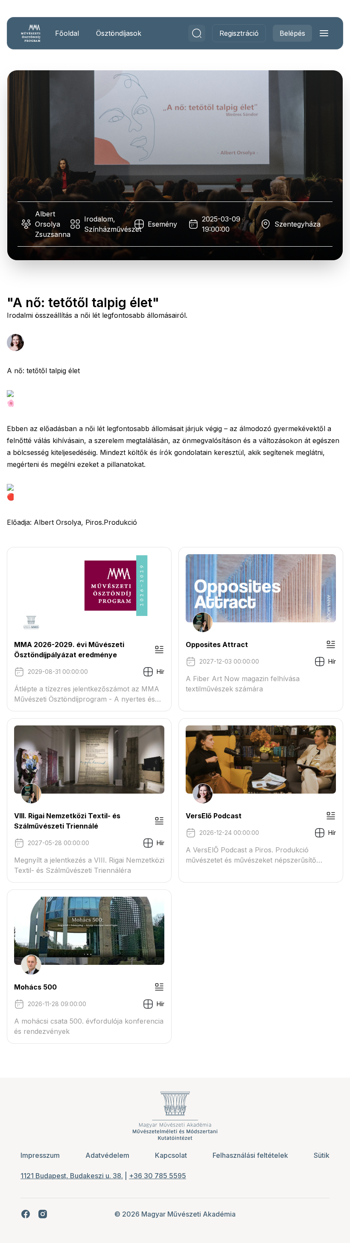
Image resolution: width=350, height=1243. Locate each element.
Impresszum (40, 1155)
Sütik (322, 1155)
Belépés (292, 33)
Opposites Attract (217, 644)
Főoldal (67, 33)
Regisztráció (239, 33)
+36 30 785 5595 (157, 1175)
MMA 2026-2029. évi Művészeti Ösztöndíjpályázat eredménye (69, 649)
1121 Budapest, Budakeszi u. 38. (71, 1175)
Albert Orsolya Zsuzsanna (52, 224)
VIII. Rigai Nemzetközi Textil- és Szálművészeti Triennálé (67, 820)
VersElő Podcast (214, 815)
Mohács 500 (35, 987)
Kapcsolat (171, 1155)
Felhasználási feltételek (250, 1155)
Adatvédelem (107, 1155)
